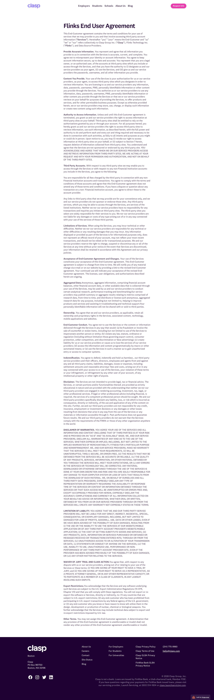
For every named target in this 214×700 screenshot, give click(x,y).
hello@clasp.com (171, 651)
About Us (120, 5)
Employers (84, 5)
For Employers (116, 646)
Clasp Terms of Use (145, 651)
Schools (109, 5)
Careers (85, 651)
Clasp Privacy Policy (145, 646)
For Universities (116, 655)
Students (97, 5)
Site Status (87, 659)
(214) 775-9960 (170, 646)
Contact (86, 655)
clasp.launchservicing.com (173, 685)
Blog (130, 5)
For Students (115, 651)
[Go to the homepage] (34, 6)
